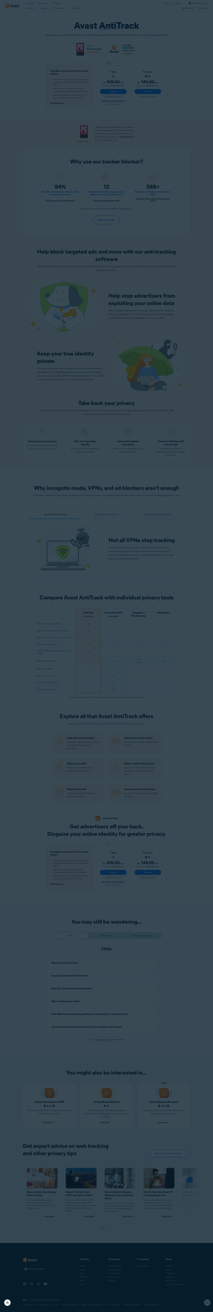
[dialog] (106, 656)
